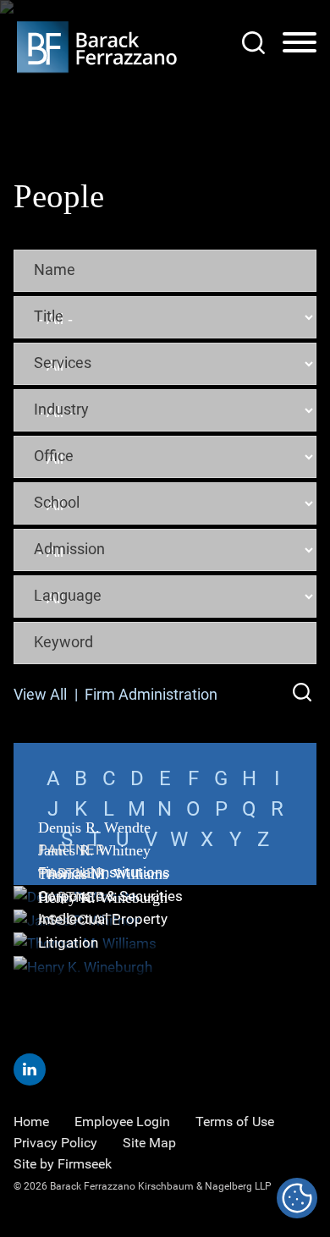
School (57, 501)
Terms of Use (234, 1121)
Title (48, 315)
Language (68, 594)
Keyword (63, 641)
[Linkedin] (30, 1069)
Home (31, 1121)
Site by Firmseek (63, 1164)
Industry (61, 408)
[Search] (253, 42)
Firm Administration (151, 694)
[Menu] (299, 43)
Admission (69, 548)
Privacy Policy (55, 1143)
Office (54, 455)
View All (40, 694)
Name (54, 269)
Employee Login (122, 1121)
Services (62, 362)
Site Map (149, 1143)
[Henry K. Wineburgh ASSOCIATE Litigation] (165, 967)
